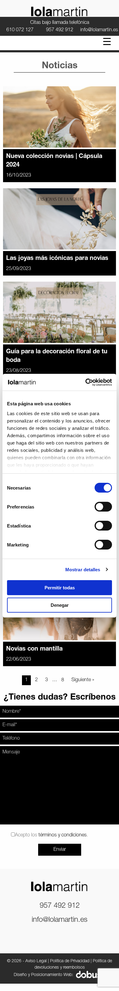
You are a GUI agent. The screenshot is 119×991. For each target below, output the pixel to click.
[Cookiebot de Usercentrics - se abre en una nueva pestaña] (85, 382)
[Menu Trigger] (107, 42)
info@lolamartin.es (99, 30)
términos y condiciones (62, 835)
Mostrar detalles (82, 569)
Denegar (60, 605)
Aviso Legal (36, 961)
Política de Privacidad (69, 961)
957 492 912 (59, 30)
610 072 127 (20, 30)
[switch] (103, 507)
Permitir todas (60, 587)
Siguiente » (82, 680)
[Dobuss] (90, 975)
